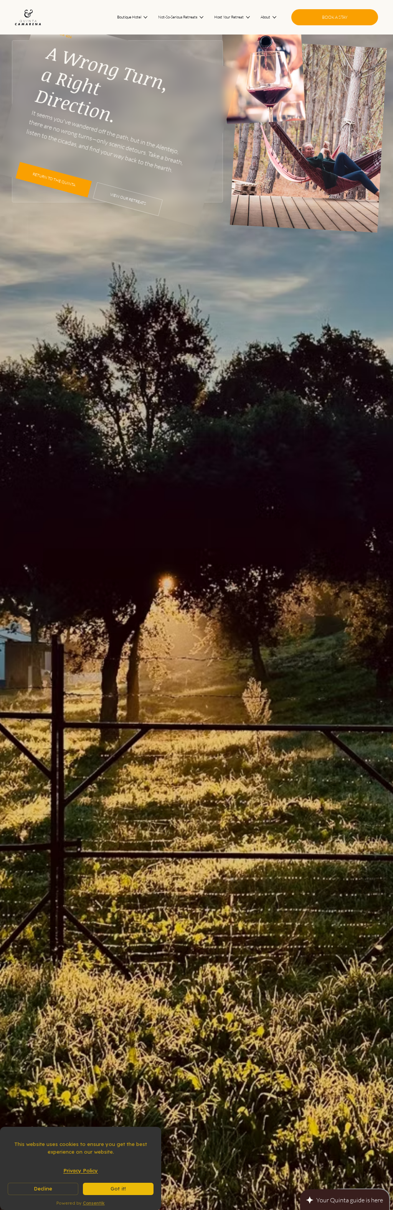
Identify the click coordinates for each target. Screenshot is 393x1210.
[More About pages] (274, 17)
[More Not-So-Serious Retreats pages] (201, 17)
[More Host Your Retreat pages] (248, 17)
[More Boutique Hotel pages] (145, 17)
